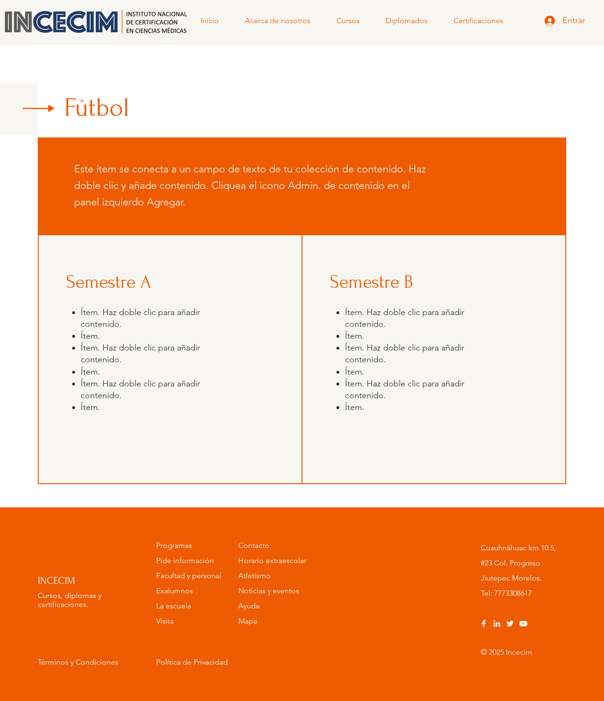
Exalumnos (174, 590)
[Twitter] (510, 623)
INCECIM (56, 580)
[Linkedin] (497, 623)
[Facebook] (483, 623)
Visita (165, 620)
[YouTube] (523, 623)
